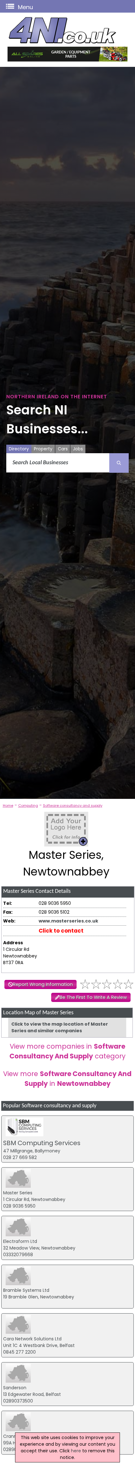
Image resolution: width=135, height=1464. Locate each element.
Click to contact (61, 930)
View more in (67, 1078)
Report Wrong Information (43, 984)
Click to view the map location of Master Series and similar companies (59, 1027)
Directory (19, 449)
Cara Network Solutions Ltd (32, 1339)
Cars (63, 449)
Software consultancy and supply (72, 805)
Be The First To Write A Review (93, 997)
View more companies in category (67, 1051)
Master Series (17, 1193)
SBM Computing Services (41, 1143)
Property (43, 449)
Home (8, 805)
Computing (28, 805)
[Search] (119, 463)
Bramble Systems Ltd (26, 1290)
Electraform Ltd (20, 1241)
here (76, 1451)
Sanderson (14, 1388)
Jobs (78, 449)
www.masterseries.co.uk (68, 921)
